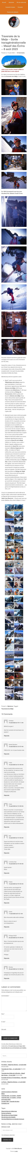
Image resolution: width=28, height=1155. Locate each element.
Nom (3, 1014)
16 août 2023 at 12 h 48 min (16, 764)
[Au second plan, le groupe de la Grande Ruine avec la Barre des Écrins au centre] (18, 528)
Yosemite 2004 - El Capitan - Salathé (11, 1095)
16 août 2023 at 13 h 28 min (16, 806)
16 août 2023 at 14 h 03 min (16, 838)
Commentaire (5, 996)
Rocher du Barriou (6, 1113)
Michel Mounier (18, 1148)
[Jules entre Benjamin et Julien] (18, 549)
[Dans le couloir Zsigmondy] (9, 626)
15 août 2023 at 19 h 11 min (16, 722)
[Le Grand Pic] (18, 633)
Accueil (4, 2)
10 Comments (21, 53)
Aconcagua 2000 (5, 1099)
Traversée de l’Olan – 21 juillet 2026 (11, 1069)
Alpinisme (11, 2)
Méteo (3, 1094)
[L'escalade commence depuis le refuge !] (9, 542)
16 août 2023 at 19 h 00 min (16, 884)
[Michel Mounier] (14, 27)
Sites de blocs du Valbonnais (9, 1111)
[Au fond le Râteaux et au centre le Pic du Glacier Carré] (9, 577)
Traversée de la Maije (7, 709)
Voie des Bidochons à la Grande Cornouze (12, 1119)
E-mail (3, 1021)
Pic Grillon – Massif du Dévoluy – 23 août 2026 (13, 1064)
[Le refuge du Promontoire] (18, 535)
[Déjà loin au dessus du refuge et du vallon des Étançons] (9, 570)
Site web (3, 1029)
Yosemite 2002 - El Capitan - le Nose (11, 1097)
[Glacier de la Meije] (18, 514)
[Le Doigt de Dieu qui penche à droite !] (18, 598)
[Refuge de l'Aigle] (18, 661)
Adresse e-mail (5, 1127)
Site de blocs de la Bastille (8, 1117)
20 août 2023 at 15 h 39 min (16, 937)
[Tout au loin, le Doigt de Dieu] (9, 598)
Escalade (20, 7)
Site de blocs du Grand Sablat (9, 1115)
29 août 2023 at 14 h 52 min (16, 969)
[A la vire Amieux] (18, 696)
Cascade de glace (10, 7)
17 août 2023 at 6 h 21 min (16, 913)
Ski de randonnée (21, 2)
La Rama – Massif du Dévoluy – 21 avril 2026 (13, 1082)
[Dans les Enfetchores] (9, 514)
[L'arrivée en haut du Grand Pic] (18, 584)
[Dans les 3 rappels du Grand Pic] (9, 605)
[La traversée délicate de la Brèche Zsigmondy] (18, 605)
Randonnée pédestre (12, 12)
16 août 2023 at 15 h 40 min (16, 864)
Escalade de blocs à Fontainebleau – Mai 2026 (13, 1077)
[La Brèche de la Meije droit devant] (18, 521)
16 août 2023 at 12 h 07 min (16, 746)
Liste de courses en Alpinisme (9, 1092)
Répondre (6, 736)
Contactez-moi (5, 1103)
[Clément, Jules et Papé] (9, 549)
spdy (16, 1151)
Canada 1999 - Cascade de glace (10, 1101)
